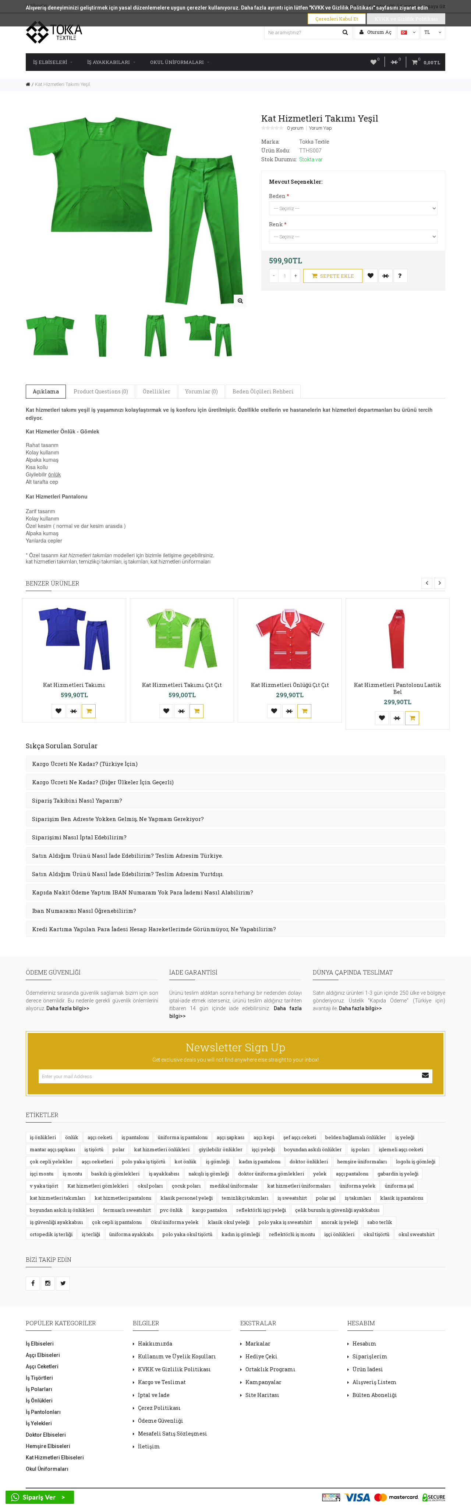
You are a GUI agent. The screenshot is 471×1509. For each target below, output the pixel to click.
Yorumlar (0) (201, 391)
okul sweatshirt (417, 1234)
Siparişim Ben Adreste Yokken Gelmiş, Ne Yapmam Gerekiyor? (118, 818)
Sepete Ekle (336, 276)
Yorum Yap (320, 128)
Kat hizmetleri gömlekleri (97, 1185)
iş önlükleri (43, 1137)
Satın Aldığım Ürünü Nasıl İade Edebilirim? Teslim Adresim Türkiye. (127, 855)
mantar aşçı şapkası (52, 1149)
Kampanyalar (263, 1382)
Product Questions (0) (101, 391)
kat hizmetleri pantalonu (123, 1198)
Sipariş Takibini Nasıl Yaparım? (77, 800)
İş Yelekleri (39, 1423)
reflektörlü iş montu (292, 1234)
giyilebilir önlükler (220, 1149)
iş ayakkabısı (164, 1173)
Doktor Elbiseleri (46, 1435)
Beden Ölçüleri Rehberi (263, 391)
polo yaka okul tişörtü (187, 1234)
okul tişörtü (376, 1234)
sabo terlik (379, 1222)
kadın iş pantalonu (259, 1161)
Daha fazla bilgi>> (67, 1008)
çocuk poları (186, 1185)
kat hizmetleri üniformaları (180, 562)
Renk (276, 224)
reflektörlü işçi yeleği (261, 1210)
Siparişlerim (370, 1356)
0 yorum (295, 128)
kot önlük (185, 1161)
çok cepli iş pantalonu (117, 1222)
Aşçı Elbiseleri (43, 1355)
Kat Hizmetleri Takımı (74, 684)
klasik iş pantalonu (401, 1198)
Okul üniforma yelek (175, 1222)
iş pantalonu (135, 1137)
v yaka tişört (44, 1185)
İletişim (149, 1446)
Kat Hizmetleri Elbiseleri (55, 1458)
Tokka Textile (314, 142)
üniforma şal (399, 1185)
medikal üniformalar (234, 1185)
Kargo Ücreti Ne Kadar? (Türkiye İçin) (85, 763)
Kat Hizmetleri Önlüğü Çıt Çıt (290, 684)
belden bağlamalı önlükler (355, 1137)
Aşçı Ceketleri (42, 1366)
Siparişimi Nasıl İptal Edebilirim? (79, 837)
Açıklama (46, 391)
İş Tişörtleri (39, 1378)
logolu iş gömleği (415, 1161)
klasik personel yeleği (186, 1198)
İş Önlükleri (39, 1401)
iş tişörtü (93, 1149)
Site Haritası (262, 1394)
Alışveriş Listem (375, 1382)
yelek (320, 1173)
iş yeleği (404, 1137)
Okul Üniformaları (177, 62)
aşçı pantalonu (352, 1173)
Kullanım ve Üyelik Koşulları (177, 1356)
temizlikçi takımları (100, 562)
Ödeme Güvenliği (160, 1420)
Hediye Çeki (261, 1356)
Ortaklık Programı (270, 1369)
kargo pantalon (209, 1210)
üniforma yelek (358, 1185)
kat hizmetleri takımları (51, 562)
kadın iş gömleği (241, 1234)
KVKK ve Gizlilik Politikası (174, 1369)
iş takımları (136, 562)
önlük (71, 1137)
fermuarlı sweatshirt (127, 1210)
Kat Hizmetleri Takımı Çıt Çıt (182, 684)
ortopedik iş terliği (51, 1234)
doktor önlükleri (309, 1161)
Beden (277, 195)
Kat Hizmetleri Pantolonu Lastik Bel (397, 688)
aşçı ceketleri (97, 1161)
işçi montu (41, 1173)
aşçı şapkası (230, 1137)
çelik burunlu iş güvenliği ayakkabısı (337, 1210)
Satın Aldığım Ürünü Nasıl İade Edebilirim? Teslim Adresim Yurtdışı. (128, 874)
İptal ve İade (154, 1394)
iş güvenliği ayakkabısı (56, 1222)
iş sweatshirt (292, 1198)
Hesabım (364, 1343)
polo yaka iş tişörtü (143, 1161)
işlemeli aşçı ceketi (401, 1149)
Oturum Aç (379, 32)
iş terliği (91, 1234)
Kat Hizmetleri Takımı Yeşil (62, 84)
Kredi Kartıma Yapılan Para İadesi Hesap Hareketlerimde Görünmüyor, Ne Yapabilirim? (154, 929)
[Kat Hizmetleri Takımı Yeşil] (240, 301)
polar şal (326, 1198)
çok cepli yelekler (51, 1161)
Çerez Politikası (159, 1407)
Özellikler (156, 391)
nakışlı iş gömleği (208, 1173)
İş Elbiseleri (50, 62)
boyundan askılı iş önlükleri (62, 1210)
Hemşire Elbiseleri (48, 1446)
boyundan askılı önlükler (313, 1149)
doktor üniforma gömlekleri (271, 1173)
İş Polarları (39, 1389)
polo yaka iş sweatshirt (285, 1222)
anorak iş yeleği (339, 1222)
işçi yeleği (263, 1149)
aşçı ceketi (100, 1137)
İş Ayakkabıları (108, 62)
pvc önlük (171, 1210)
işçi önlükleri (339, 1234)
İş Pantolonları (43, 1412)
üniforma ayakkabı (131, 1234)
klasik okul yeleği (228, 1222)
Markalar (257, 1343)
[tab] (235, 763)
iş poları (360, 1149)
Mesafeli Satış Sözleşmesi (172, 1433)
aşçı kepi (264, 1137)
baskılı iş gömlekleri (115, 1173)
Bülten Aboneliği (375, 1394)
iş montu (72, 1173)
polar (119, 1149)
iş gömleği (218, 1161)
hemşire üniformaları (362, 1161)
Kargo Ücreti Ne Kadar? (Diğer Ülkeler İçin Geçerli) (103, 782)
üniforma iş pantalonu (183, 1137)
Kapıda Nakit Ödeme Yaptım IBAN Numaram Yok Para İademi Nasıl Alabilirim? (142, 892)
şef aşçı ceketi (299, 1137)
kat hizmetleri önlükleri (162, 1149)
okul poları (150, 1185)
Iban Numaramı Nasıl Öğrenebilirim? (84, 910)
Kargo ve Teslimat (162, 1382)
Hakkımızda (155, 1343)
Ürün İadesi (368, 1369)
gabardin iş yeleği (398, 1173)
